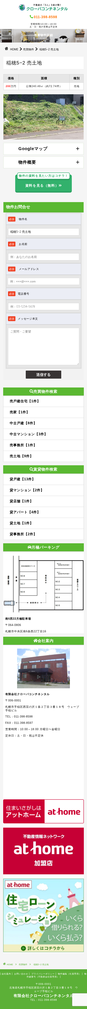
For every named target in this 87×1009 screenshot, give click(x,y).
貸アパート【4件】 (25, 512)
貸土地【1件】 (21, 523)
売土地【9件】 (21, 456)
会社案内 (6, 974)
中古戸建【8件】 (23, 423)
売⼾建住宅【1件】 (25, 401)
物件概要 (27, 162)
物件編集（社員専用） (69, 974)
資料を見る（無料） (43, 181)
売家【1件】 (20, 412)
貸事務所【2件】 (23, 534)
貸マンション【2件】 (27, 490)
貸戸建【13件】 (22, 479)
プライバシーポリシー (43, 974)
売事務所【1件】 (23, 445)
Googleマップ (33, 148)
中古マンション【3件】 (29, 434)
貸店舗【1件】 (21, 501)
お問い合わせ (21, 974)
